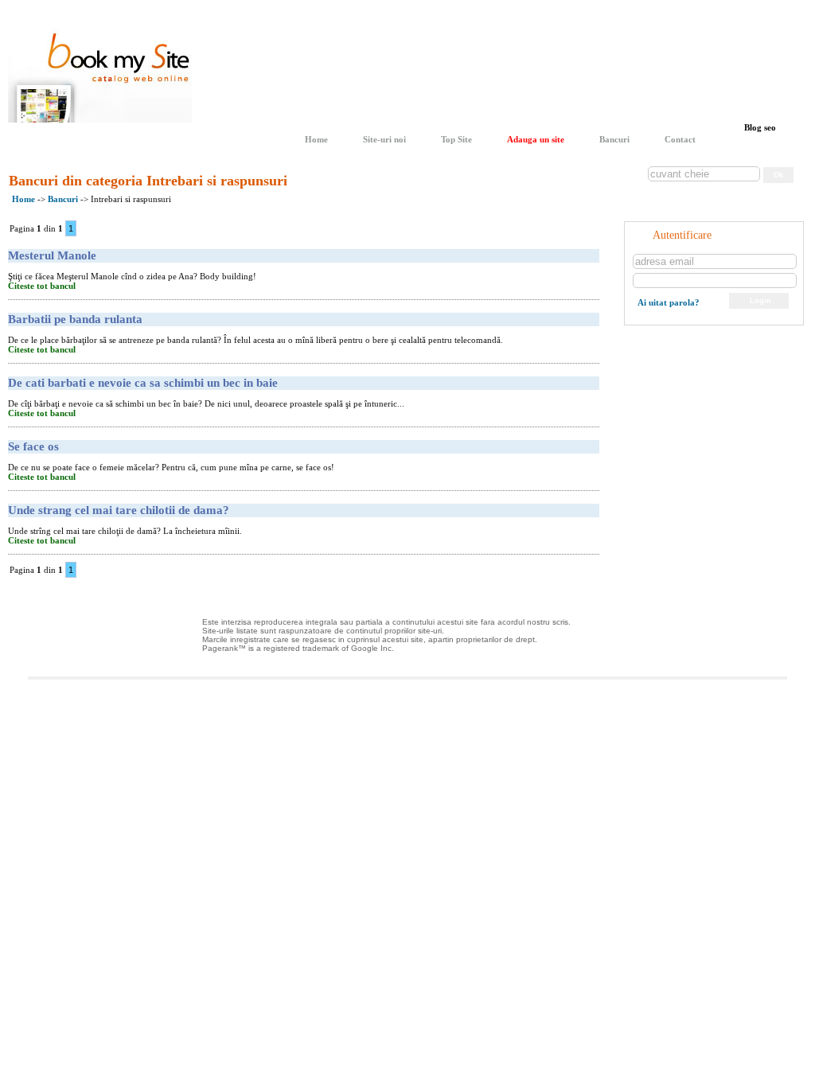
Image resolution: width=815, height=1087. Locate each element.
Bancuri (614, 139)
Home (316, 139)
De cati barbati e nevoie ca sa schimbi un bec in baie (143, 382)
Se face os (33, 446)
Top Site (456, 139)
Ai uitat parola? (669, 302)
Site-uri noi (384, 139)
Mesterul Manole (52, 255)
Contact (680, 139)
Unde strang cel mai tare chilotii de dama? (118, 510)
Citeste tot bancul (42, 285)
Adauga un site (535, 139)
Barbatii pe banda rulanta (75, 319)
